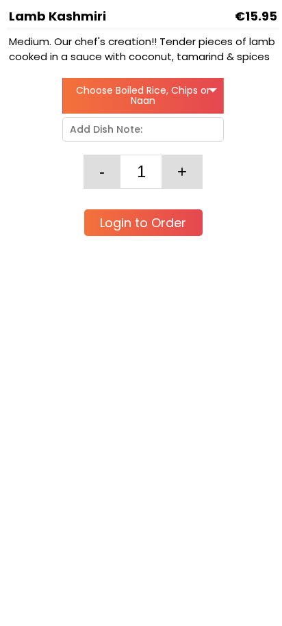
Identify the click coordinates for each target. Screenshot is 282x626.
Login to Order (143, 222)
